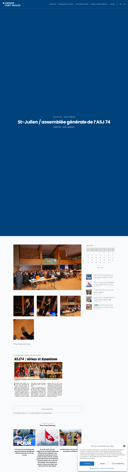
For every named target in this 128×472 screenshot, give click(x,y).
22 (100, 260)
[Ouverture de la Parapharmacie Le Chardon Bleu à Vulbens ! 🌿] (89, 299)
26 (88, 262)
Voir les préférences (118, 463)
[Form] (119, 4)
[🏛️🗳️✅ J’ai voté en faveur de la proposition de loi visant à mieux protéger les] (89, 307)
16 (104, 257)
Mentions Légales (94, 468)
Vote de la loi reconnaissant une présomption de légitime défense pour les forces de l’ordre (104, 276)
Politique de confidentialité (107, 468)
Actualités (57, 117)
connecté (28, 413)
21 (96, 260)
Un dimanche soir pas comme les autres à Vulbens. (104, 291)
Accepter (87, 463)
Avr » (102, 267)
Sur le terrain (69, 117)
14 (96, 257)
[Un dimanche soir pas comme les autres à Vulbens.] (89, 292)
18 (112, 257)
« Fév (98, 267)
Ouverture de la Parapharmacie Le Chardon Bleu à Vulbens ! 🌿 (104, 299)
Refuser (102, 463)
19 (88, 260)
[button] (124, 446)
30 (104, 262)
